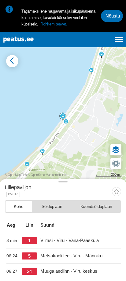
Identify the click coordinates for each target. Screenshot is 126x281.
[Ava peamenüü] (119, 39)
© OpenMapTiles (16, 175)
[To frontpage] (33, 40)
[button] (115, 149)
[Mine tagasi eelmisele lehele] (12, 61)
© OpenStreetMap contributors (47, 175)
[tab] (19, 206)
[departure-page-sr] (14, 240)
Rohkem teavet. (53, 24)
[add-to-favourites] (116, 192)
